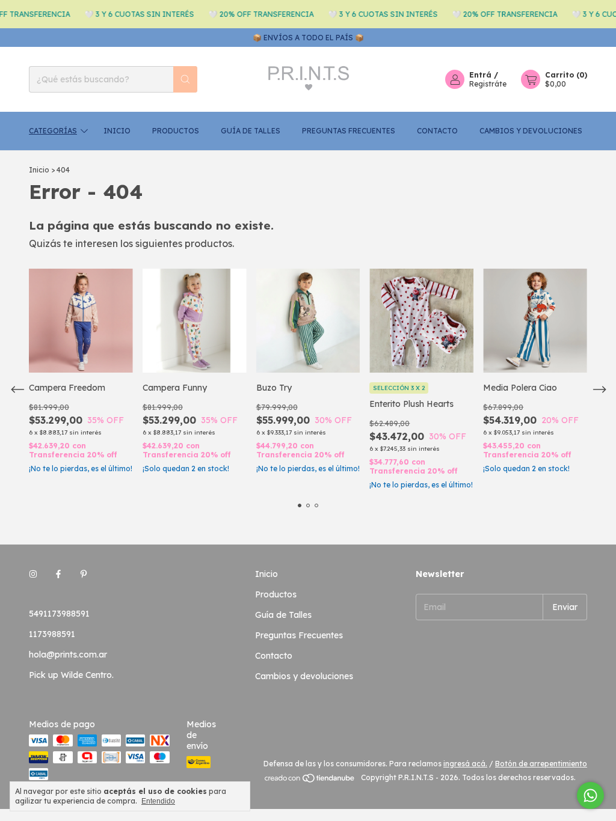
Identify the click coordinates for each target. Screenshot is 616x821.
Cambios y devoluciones (530, 130)
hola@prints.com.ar (68, 654)
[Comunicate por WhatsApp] (590, 795)
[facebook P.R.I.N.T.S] (58, 574)
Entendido (158, 801)
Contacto (437, 130)
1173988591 (52, 634)
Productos (175, 130)
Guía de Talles (250, 130)
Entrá (480, 74)
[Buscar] (185, 79)
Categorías (53, 130)
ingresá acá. (465, 763)
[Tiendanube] (310, 780)
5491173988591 (59, 613)
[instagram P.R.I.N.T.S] (33, 574)
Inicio (117, 130)
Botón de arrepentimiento (541, 763)
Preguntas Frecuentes (348, 130)
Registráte (488, 83)
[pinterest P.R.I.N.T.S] (83, 574)
